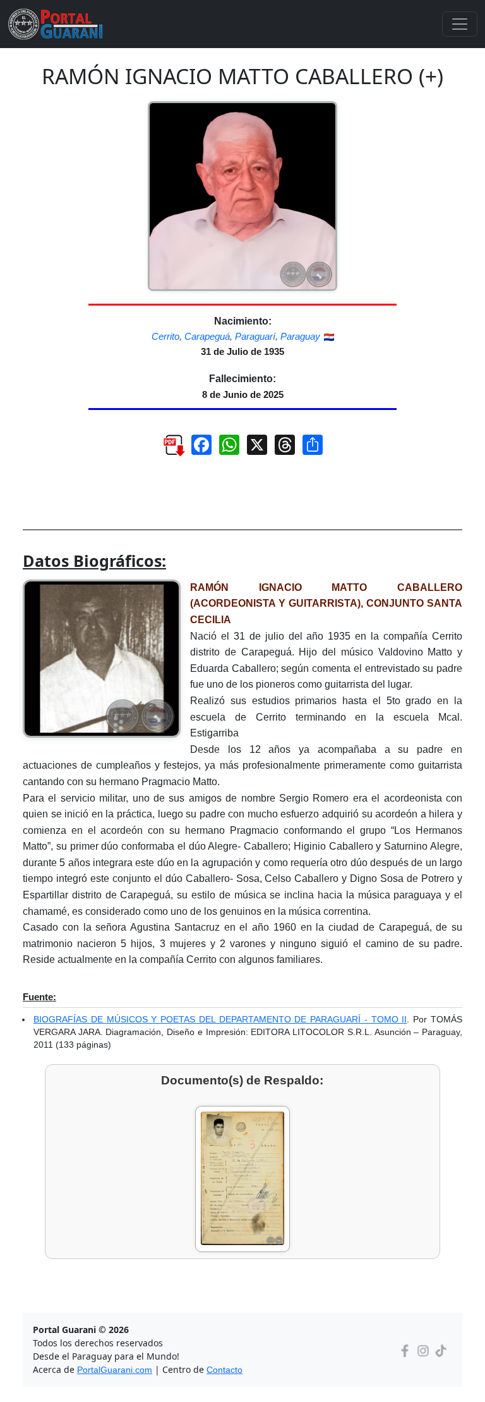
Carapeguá (207, 336)
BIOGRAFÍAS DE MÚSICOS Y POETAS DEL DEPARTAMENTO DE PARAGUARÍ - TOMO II (220, 1019)
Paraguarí (255, 336)
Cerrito (165, 336)
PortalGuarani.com (114, 1370)
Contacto (224, 1370)
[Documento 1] (242, 1179)
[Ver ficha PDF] (167, 449)
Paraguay (300, 336)
